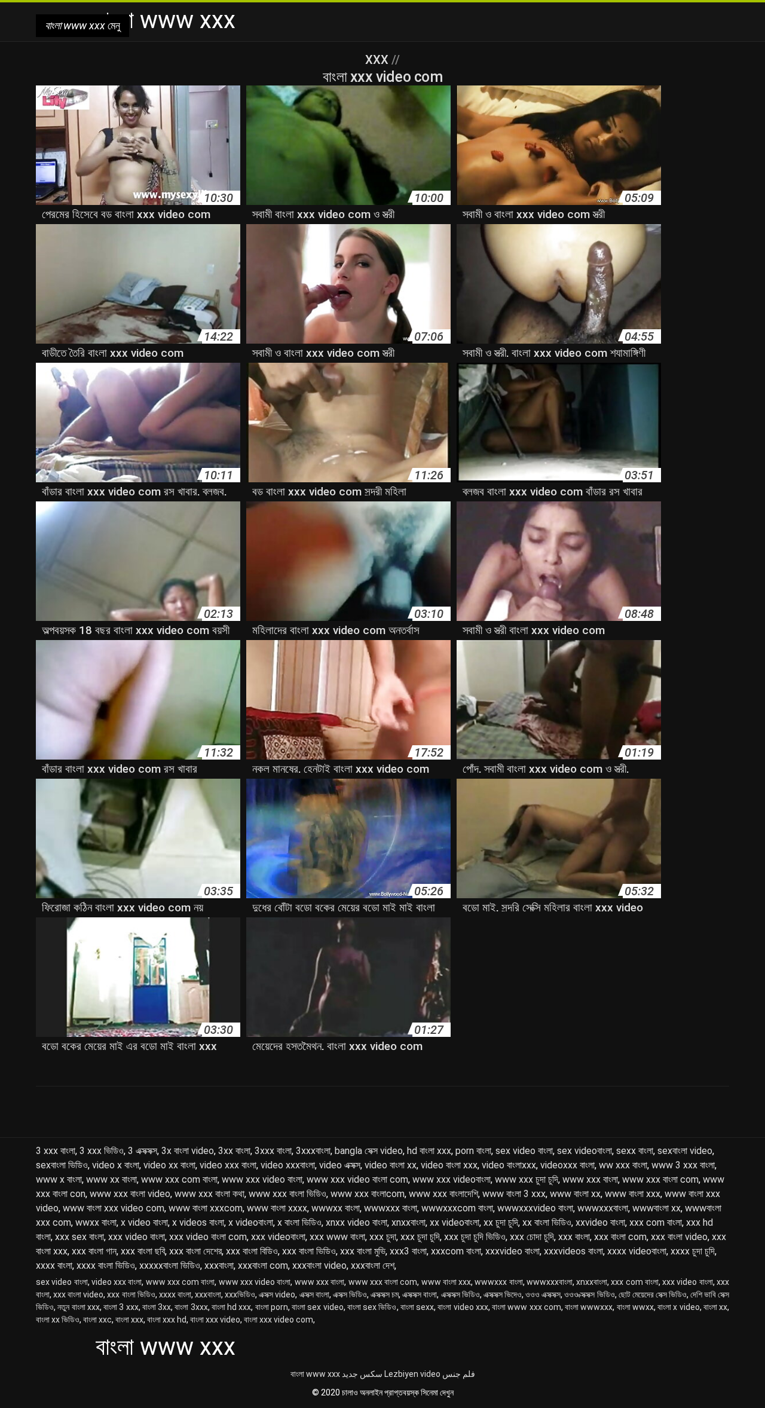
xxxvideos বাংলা (573, 1251)
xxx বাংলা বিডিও (252, 1251)
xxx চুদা (382, 1236)
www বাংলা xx (575, 1193)
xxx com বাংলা (655, 1222)
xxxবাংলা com (263, 1265)
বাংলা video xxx (462, 1307)
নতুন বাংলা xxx (78, 1307)
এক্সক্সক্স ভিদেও (503, 1294)
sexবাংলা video (684, 1150)
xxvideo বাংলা (600, 1222)
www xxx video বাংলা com (357, 1179)
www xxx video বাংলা (262, 1179)
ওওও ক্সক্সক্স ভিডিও (589, 1294)
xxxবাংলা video (319, 1265)
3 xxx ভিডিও (101, 1150)
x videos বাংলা (198, 1222)
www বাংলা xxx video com (113, 1208)
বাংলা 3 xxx (121, 1307)
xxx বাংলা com (620, 1236)
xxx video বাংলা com (208, 1236)
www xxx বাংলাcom (368, 1193)
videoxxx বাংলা (567, 1165)
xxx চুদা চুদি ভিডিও (475, 1236)
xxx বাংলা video (679, 1236)
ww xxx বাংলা (623, 1165)
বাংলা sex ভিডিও (372, 1307)
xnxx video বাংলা (356, 1222)
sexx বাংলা (634, 1150)
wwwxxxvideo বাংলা (535, 1208)
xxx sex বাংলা (79, 1236)
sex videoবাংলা (584, 1150)
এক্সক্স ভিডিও (350, 1294)
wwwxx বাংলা (335, 1208)
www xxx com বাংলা (179, 1179)
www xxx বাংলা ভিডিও (287, 1193)
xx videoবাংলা (454, 1222)
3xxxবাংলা (313, 1150)
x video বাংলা (144, 1222)
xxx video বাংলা (136, 1236)
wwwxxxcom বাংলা (457, 1208)
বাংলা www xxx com (526, 1307)
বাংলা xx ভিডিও (57, 1319)
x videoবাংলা (250, 1222)
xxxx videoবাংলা (636, 1251)
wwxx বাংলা (96, 1222)
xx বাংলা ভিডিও (546, 1222)
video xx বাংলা (169, 1165)
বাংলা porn (271, 1307)
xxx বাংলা (574, 1236)
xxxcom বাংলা (456, 1251)
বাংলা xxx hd (166, 1319)
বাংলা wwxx (635, 1307)
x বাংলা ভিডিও (299, 1222)
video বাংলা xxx (449, 1165)
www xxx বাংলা (590, 1179)
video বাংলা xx (391, 1165)
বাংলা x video (678, 1307)
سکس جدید (362, 1374)
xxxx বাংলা (54, 1265)
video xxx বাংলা (228, 1165)
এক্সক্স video (277, 1294)
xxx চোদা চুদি (532, 1236)
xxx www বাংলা (337, 1236)
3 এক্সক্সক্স (142, 1150)
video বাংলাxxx (509, 1165)
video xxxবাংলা (288, 1165)
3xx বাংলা (234, 1150)
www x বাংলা (59, 1179)
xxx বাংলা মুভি (362, 1251)
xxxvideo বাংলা (512, 1251)
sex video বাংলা (524, 1150)
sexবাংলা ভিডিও (62, 1165)
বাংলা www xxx (315, 1374)
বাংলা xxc (97, 1319)
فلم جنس (458, 1374)
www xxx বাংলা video (130, 1193)
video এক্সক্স (339, 1165)
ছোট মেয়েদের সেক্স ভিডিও (653, 1294)
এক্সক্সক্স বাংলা (419, 1294)
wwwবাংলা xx (656, 1208)
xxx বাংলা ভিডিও (309, 1251)
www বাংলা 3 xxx (514, 1193)
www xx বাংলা (111, 1179)
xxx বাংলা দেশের (195, 1251)
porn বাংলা (473, 1150)
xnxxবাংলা (408, 1222)
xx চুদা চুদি (501, 1222)
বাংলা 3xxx (191, 1307)
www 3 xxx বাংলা (683, 1165)
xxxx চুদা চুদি (693, 1251)
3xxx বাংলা (273, 1150)
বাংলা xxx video (215, 1319)
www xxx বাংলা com (660, 1179)
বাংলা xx (715, 1307)
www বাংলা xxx (632, 1193)
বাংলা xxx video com (278, 1319)
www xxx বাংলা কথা (209, 1193)
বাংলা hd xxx (232, 1307)
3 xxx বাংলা (55, 1150)
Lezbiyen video (412, 1374)
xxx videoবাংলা (278, 1236)
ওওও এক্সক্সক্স (543, 1294)
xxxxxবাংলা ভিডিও (169, 1265)
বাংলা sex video (318, 1307)
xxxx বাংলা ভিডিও (105, 1265)
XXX (378, 60)
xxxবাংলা (219, 1265)
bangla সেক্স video (369, 1150)
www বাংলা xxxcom (206, 1208)
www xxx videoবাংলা (451, 1179)
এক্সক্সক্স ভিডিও (460, 1294)
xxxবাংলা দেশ (372, 1265)
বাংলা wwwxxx (589, 1307)
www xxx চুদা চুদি (526, 1179)
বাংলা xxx (129, 1319)
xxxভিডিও (240, 1294)
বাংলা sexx (417, 1307)
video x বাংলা (115, 1165)
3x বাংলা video (187, 1150)
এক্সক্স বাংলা (314, 1294)
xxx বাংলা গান (94, 1251)
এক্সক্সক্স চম (385, 1294)
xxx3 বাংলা (408, 1251)
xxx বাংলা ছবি (143, 1251)
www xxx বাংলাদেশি (443, 1193)
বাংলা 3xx (156, 1307)
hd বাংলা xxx (429, 1150)
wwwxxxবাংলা (602, 1208)
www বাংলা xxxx (277, 1208)
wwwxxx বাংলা (390, 1208)
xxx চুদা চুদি (420, 1236)
